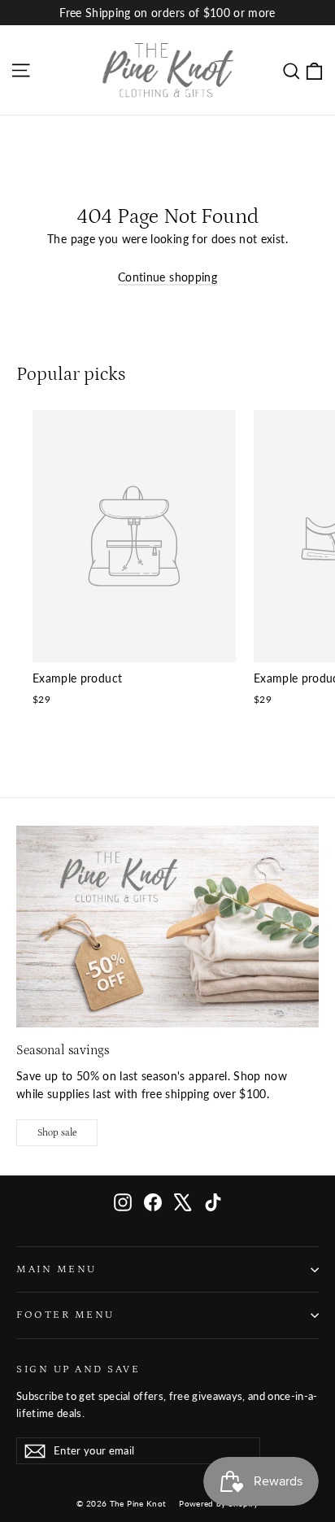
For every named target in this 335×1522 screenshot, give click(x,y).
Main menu (56, 1269)
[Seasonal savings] (167, 926)
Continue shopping (167, 277)
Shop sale (56, 1132)
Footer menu (65, 1314)
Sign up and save (78, 1369)
